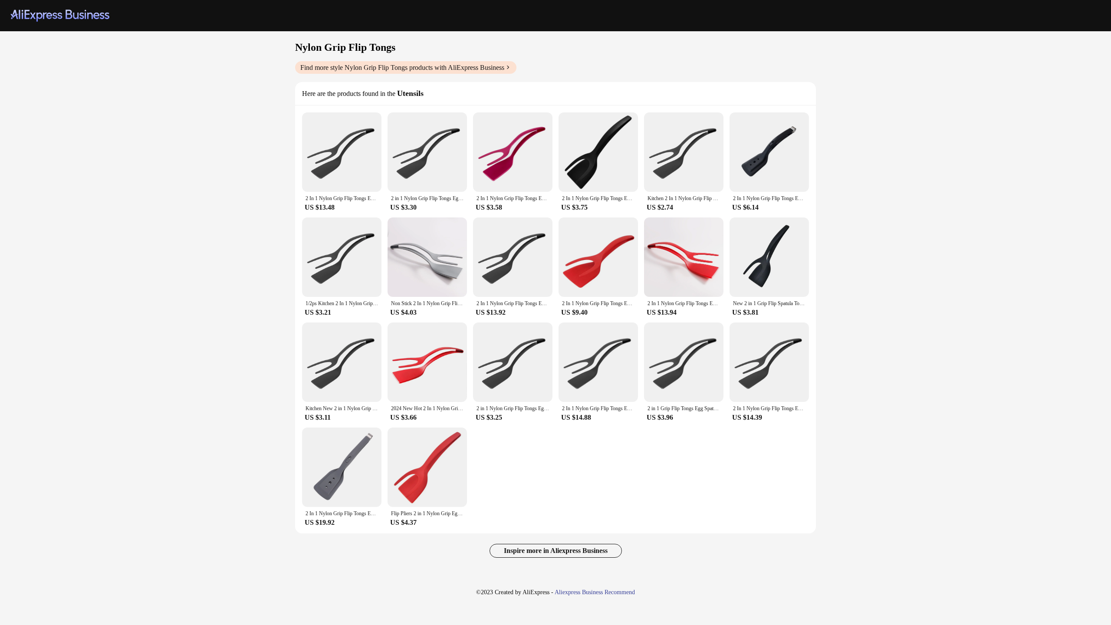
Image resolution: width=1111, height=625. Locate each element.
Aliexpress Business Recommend (595, 592)
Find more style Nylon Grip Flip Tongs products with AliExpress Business (402, 67)
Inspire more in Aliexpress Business (556, 550)
